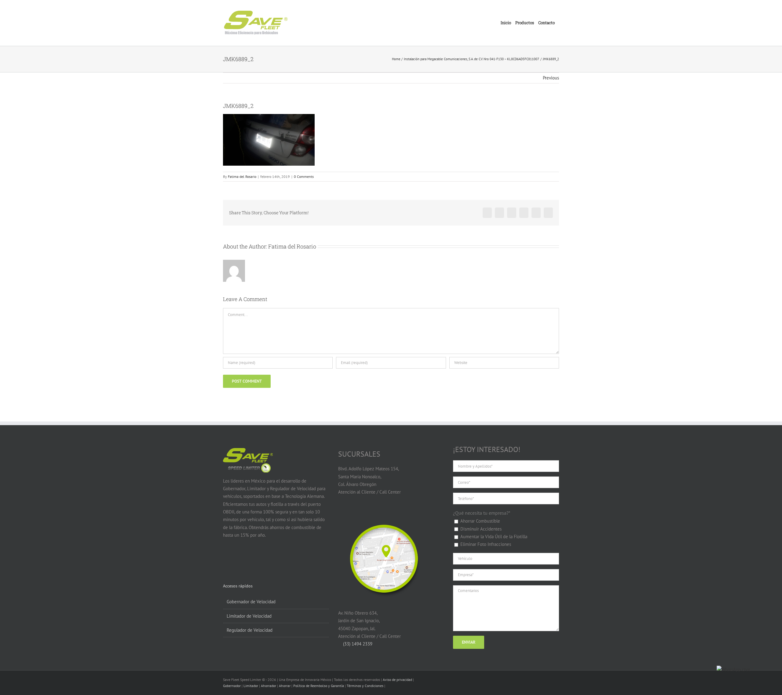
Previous (551, 78)
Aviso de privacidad (397, 679)
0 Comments (304, 176)
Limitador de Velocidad (249, 616)
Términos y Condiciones (365, 685)
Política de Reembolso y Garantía (318, 685)
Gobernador (232, 685)
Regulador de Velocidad (249, 630)
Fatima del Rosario (242, 176)
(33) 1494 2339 (357, 644)
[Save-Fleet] (384, 517)
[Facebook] (226, 558)
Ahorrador (268, 685)
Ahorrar (285, 685)
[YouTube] (238, 558)
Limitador (250, 685)
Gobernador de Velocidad (251, 602)
